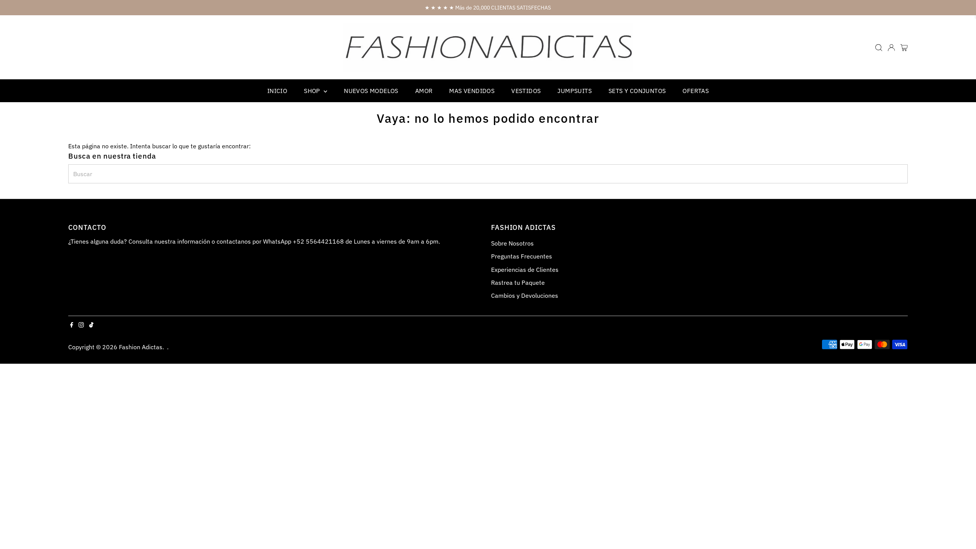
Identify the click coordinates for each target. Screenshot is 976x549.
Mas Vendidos (471, 91)
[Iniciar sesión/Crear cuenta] (891, 47)
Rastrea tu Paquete (518, 282)
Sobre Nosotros (512, 243)
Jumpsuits (574, 91)
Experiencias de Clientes (525, 269)
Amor (424, 91)
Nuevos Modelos (371, 91)
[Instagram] (81, 325)
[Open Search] (878, 47)
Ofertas (695, 91)
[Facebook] (71, 325)
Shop (313, 91)
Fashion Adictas (140, 347)
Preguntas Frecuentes (521, 256)
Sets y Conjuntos (637, 91)
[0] (904, 47)
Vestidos (526, 91)
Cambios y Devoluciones (524, 295)
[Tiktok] (91, 325)
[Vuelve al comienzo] (960, 528)
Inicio (277, 91)
